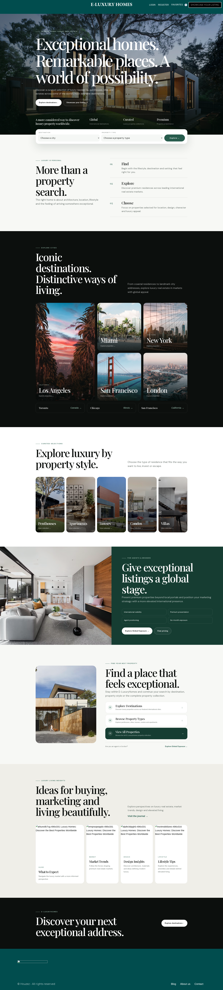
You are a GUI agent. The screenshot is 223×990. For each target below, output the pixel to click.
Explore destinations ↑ (174, 923)
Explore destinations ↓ (48, 102)
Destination (44, 132)
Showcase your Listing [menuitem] (205, 5)
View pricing (162, 631)
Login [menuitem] (152, 5)
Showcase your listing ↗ (77, 102)
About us (185, 984)
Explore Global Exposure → (137, 631)
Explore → (174, 138)
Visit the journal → (138, 816)
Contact (198, 984)
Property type (109, 132)
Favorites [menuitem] (178, 5)
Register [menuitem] (163, 5)
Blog (173, 984)
